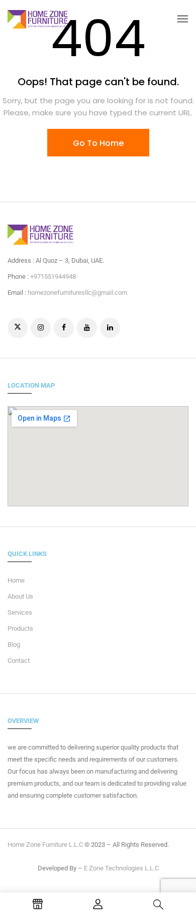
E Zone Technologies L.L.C (121, 868)
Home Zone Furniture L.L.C (45, 844)
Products (20, 628)
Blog (14, 644)
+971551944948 (53, 276)
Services (20, 612)
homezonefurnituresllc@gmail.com (77, 292)
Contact (19, 660)
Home (16, 580)
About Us (20, 596)
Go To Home (98, 143)
